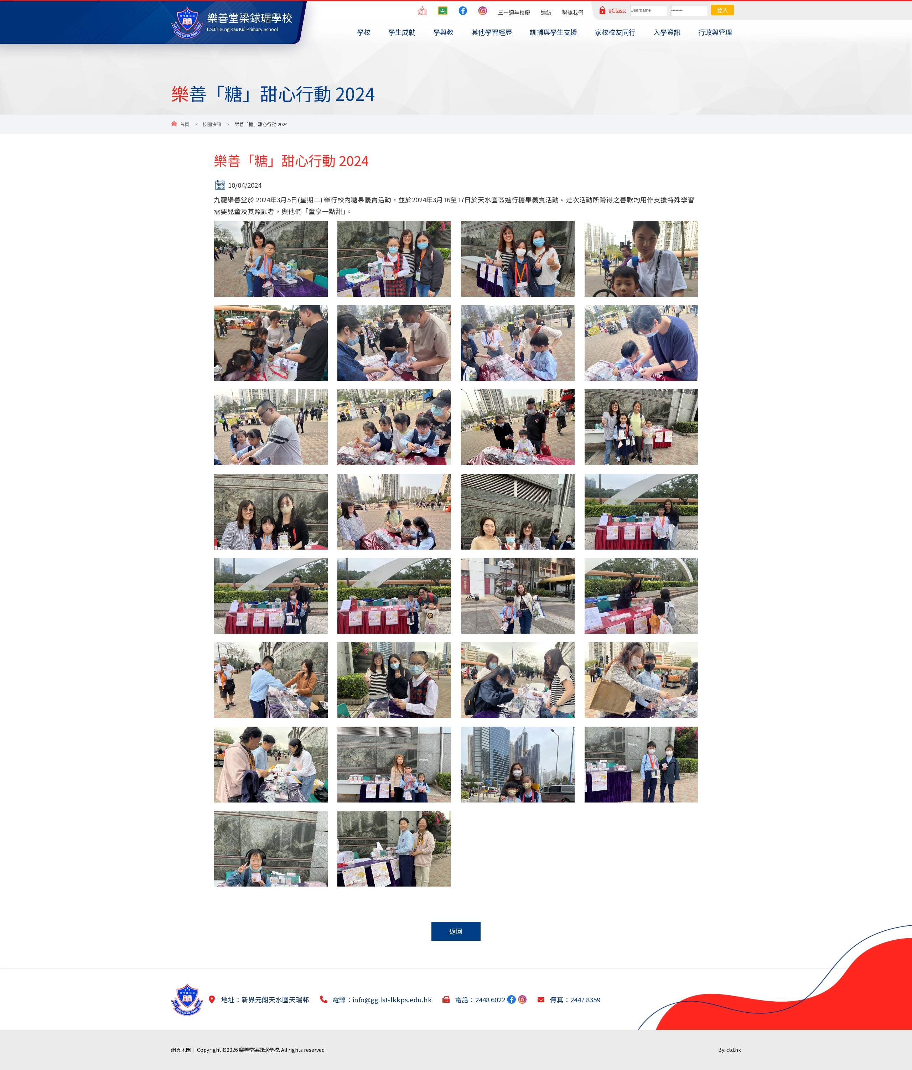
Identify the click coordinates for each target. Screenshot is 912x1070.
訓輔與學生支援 (553, 32)
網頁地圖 (181, 1049)
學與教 (443, 32)
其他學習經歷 (491, 32)
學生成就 (401, 32)
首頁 (184, 124)
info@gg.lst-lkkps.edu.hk (392, 999)
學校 (363, 32)
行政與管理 (715, 32)
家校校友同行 (615, 32)
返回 (456, 931)
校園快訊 (212, 124)
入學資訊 (666, 32)
